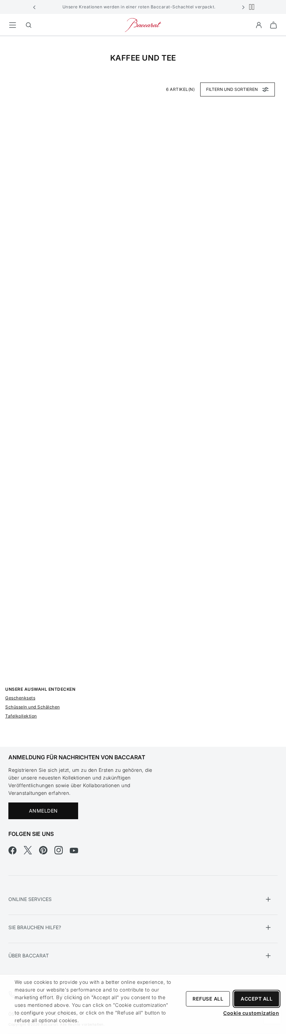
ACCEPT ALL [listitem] (256, 999)
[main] (143, 380)
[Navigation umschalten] (12, 25)
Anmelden (43, 811)
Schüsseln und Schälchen (32, 707)
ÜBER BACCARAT (28, 955)
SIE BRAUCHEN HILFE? (34, 927)
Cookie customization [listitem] (251, 1013)
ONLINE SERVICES (30, 899)
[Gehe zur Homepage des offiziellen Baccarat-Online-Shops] (143, 25)
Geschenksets (20, 697)
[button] (34, 7)
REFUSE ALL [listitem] (208, 999)
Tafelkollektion (21, 716)
